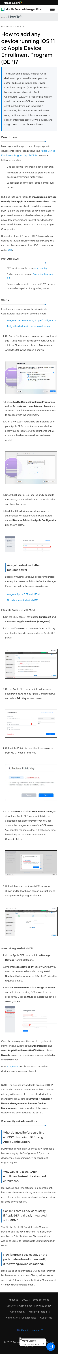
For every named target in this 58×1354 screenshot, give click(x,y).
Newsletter (12, 1318)
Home (3, 17)
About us (13, 1300)
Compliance (25, 1306)
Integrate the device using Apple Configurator (31, 320)
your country (40, 268)
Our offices (46, 1318)
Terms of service (40, 1300)
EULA (25, 1300)
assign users (13, 1066)
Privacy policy (43, 1306)
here (9, 250)
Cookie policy (17, 1312)
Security (10, 1306)
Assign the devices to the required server (28, 326)
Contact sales (28, 1318)
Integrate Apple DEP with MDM (23, 594)
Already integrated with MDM (22, 600)
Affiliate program (38, 1312)
